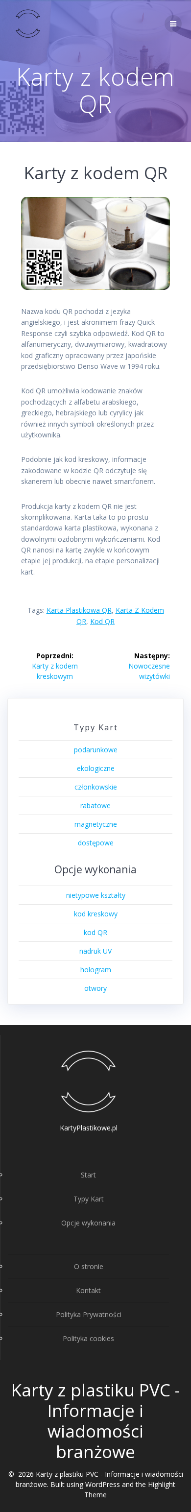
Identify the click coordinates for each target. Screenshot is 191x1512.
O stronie (88, 1266)
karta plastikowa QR (79, 610)
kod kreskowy (96, 913)
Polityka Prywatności (88, 1314)
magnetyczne (95, 824)
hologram (95, 969)
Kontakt (88, 1290)
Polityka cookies (88, 1338)
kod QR (102, 621)
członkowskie (95, 787)
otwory (95, 988)
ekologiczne (96, 768)
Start (88, 1174)
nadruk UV (95, 951)
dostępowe (96, 842)
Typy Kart (88, 1198)
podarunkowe (96, 749)
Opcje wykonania (88, 1222)
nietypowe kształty (95, 895)
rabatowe (95, 805)
